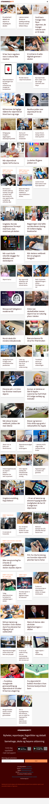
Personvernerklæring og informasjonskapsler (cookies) (24, 776)
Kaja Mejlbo (29, 766)
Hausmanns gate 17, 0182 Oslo (26, 772)
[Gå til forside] (7, 1)
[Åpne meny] (47, 1)
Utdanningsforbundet (26, 770)
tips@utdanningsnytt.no (26, 768)
